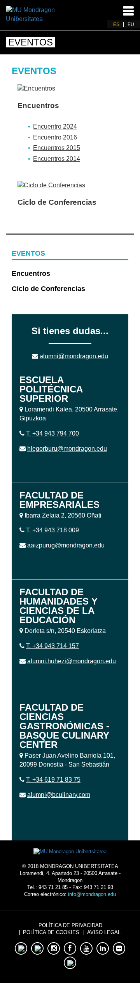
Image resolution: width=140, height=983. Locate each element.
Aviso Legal (104, 932)
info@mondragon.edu (92, 894)
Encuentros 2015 (56, 148)
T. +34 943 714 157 (52, 646)
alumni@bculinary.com (58, 794)
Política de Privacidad (70, 925)
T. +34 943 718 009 (52, 530)
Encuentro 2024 (55, 126)
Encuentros (38, 105)
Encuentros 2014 (56, 158)
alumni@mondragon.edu (74, 356)
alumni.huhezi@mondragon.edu (71, 661)
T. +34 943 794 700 (52, 433)
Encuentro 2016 (55, 137)
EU (131, 24)
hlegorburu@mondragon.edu (67, 448)
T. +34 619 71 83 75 (53, 779)
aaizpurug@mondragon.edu (66, 545)
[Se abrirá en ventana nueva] (32, 14)
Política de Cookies (51, 932)
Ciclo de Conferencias (57, 202)
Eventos (28, 253)
